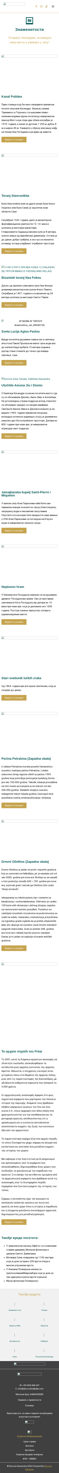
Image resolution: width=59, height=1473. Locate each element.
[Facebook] (36, 6)
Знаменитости (14, 1310)
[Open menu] (53, 6)
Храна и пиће (14, 1326)
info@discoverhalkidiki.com (30, 1388)
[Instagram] (41, 6)
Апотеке (29, 1446)
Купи (15, 1357)
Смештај (44, 1326)
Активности (14, 1341)
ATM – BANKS (29, 1458)
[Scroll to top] (52, 1464)
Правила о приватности (29, 1400)
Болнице (29, 1405)
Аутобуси (29, 1450)
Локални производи (44, 1357)
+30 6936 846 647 (30, 1385)
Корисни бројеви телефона (29, 1454)
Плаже (44, 1310)
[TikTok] (46, 6)
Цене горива (29, 1441)
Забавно (44, 1341)
